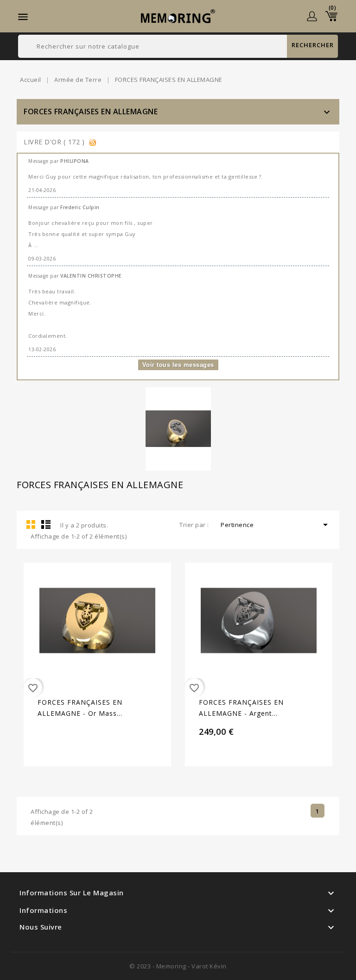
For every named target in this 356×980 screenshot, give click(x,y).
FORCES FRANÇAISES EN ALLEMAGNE (91, 111)
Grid (31, 524)
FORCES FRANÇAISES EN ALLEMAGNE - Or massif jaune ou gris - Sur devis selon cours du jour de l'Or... (80, 708)
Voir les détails (84, 660)
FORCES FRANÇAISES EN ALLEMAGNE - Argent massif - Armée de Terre (241, 708)
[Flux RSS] (92, 141)
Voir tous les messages (178, 364)
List (46, 524)
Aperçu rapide (110, 660)
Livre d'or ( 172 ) (55, 141)
